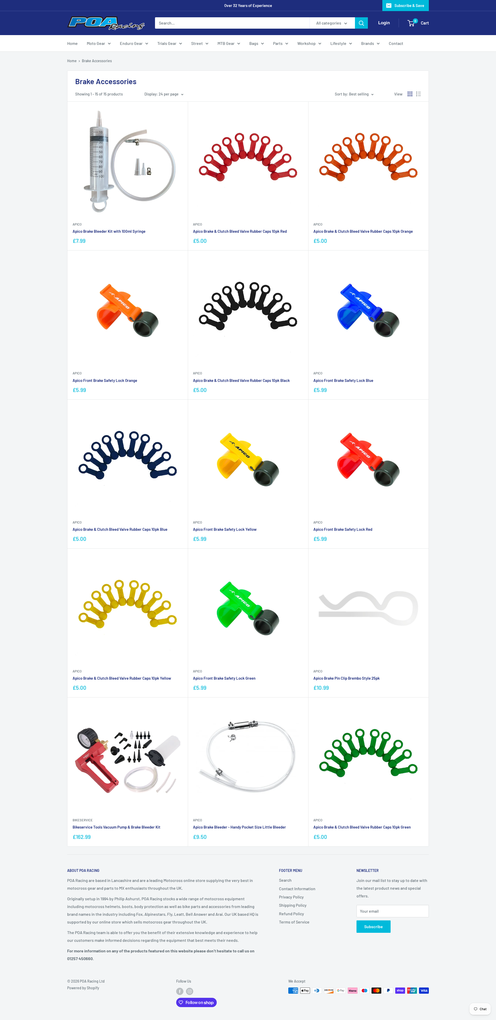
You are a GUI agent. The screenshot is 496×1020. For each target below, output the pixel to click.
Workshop (306, 43)
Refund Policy (291, 913)
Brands (367, 43)
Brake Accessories (97, 61)
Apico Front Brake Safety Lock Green (224, 678)
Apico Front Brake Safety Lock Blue (343, 380)
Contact (396, 43)
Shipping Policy (293, 905)
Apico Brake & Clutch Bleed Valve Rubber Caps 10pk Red (240, 231)
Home (72, 43)
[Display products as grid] (410, 94)
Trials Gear (166, 43)
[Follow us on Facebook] (179, 991)
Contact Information (297, 888)
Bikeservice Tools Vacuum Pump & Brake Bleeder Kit (116, 827)
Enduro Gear (131, 43)
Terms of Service (294, 921)
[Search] (361, 23)
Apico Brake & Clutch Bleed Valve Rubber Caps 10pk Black (241, 380)
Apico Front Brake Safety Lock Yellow (225, 529)
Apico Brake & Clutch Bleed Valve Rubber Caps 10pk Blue (120, 529)
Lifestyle (338, 43)
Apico (77, 224)
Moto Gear (96, 43)
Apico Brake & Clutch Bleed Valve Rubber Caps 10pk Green (362, 827)
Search (285, 880)
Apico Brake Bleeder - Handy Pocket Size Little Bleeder (239, 827)
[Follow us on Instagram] (189, 991)
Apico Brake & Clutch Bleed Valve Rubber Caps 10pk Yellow (122, 678)
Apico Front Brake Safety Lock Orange (105, 380)
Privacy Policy (291, 896)
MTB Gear (226, 43)
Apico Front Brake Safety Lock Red (342, 529)
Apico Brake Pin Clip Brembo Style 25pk (346, 678)
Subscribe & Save (409, 5)
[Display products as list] (418, 94)
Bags (253, 43)
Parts (278, 43)
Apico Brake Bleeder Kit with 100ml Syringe (109, 231)
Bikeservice (83, 820)
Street (197, 43)
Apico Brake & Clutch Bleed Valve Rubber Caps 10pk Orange (363, 231)
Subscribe (373, 926)
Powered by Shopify (83, 988)
